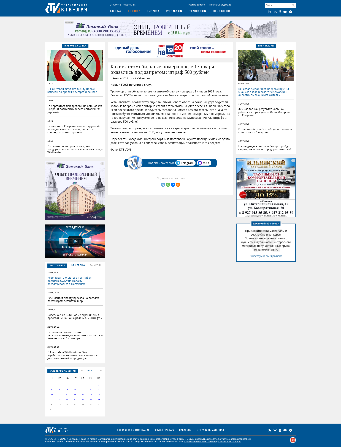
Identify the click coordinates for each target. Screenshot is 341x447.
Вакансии (185, 430)
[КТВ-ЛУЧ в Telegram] (290, 11)
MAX (206, 163)
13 (75, 394)
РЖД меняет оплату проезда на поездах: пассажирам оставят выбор (73, 299)
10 (51, 394)
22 (91, 399)
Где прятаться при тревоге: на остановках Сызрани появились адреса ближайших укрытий (74, 109)
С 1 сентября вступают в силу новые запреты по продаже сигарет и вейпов (72, 90)
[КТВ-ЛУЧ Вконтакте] (275, 11)
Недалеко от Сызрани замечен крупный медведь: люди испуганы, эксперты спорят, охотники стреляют (73, 129)
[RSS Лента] (270, 11)
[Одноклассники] (178, 185)
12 (67, 394)
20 (75, 399)
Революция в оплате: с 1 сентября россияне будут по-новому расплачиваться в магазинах (69, 281)
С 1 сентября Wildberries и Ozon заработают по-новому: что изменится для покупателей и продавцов (72, 355)
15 (91, 394)
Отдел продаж (164, 430)
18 (59, 399)
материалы (104, 439)
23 (99, 399)
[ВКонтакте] (173, 185)
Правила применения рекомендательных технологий (212, 441)
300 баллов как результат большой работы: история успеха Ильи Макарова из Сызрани (264, 112)
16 (99, 394)
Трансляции (198, 11)
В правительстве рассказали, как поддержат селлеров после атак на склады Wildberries (75, 149)
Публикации (174, 11)
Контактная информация (133, 430)
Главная (116, 11)
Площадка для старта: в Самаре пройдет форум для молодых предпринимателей (264, 147)
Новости (134, 11)
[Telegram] (163, 185)
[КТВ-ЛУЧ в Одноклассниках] (280, 11)
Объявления (222, 11)
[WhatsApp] (168, 185)
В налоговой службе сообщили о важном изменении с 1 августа (265, 130)
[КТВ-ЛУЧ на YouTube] (285, 11)
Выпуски (153, 11)
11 (59, 394)
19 (67, 399)
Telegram (187, 163)
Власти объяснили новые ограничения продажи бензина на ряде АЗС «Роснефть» (74, 316)
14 (83, 394)
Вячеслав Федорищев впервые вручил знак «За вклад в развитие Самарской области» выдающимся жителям (263, 92)
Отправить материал (210, 430)
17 (51, 399)
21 (83, 399)
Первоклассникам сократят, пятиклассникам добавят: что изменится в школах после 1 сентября (75, 335)
